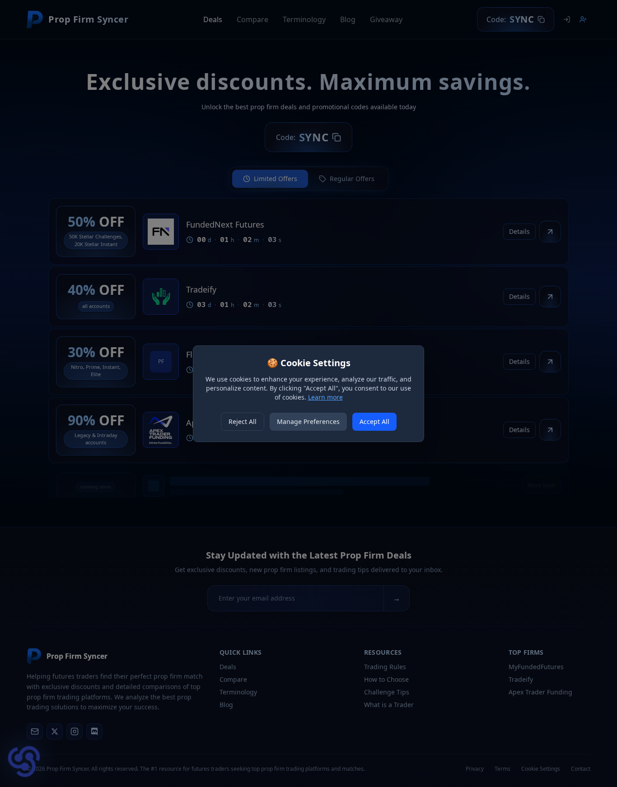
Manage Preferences (308, 421)
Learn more (325, 397)
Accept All (374, 421)
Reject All (243, 421)
